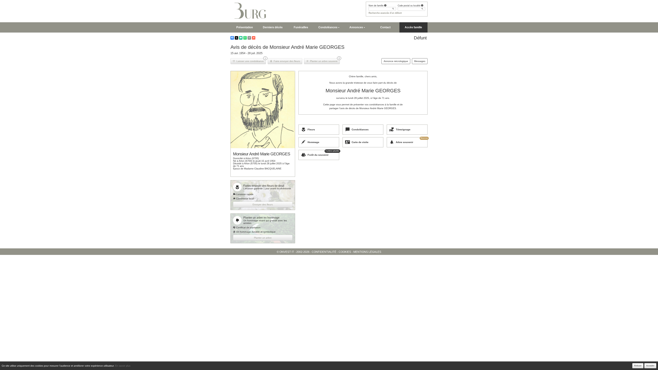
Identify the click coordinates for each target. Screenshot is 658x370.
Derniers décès (273, 27)
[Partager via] (253, 38)
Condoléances (327, 27)
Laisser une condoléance (250, 60)
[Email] (240, 38)
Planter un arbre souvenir (324, 60)
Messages (419, 61)
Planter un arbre (263, 237)
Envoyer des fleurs (263, 204)
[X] (236, 38)
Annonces (356, 27)
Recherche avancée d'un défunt (385, 13)
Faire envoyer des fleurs (286, 61)
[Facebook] (232, 38)
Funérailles (301, 27)
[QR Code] (249, 38)
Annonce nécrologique (396, 61)
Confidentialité (324, 251)
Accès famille (413, 27)
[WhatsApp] (245, 38)
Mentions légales (367, 251)
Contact (385, 27)
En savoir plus (122, 365)
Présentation (244, 27)
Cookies (345, 251)
